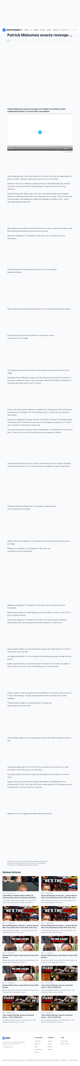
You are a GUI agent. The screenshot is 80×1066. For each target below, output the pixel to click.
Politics (42, 30)
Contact (50, 1044)
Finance (37, 1052)
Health (49, 30)
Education (56, 30)
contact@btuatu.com (7, 1046)
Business (36, 30)
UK (31, 30)
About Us (50, 1041)
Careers (50, 1046)
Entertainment (38, 1049)
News (21, 30)
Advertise (50, 1049)
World (26, 30)
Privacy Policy (64, 1041)
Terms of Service (65, 1044)
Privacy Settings (73, 1060)
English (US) (64, 1060)
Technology (38, 1041)
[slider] (33, 148)
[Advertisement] (40, 13)
